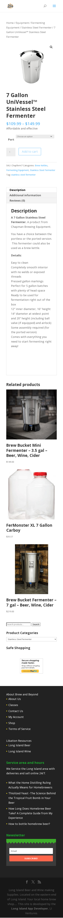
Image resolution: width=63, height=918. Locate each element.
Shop (11, 723)
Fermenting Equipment (17, 170)
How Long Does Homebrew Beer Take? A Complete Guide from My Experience (30, 813)
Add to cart (30, 151)
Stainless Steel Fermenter (37, 27)
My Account (16, 717)
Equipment (22, 23)
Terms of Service (19, 729)
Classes (13, 705)
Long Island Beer (19, 745)
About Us (14, 699)
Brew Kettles (41, 165)
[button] (51, 47)
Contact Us (15, 711)
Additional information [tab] (25, 195)
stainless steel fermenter (23, 174)
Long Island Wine (19, 751)
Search (36, 624)
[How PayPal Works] (31, 672)
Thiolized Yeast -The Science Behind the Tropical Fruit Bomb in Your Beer (32, 797)
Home (10, 23)
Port (11, 139)
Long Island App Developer (29, 908)
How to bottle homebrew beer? (29, 824)
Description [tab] (17, 190)
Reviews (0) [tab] (17, 200)
